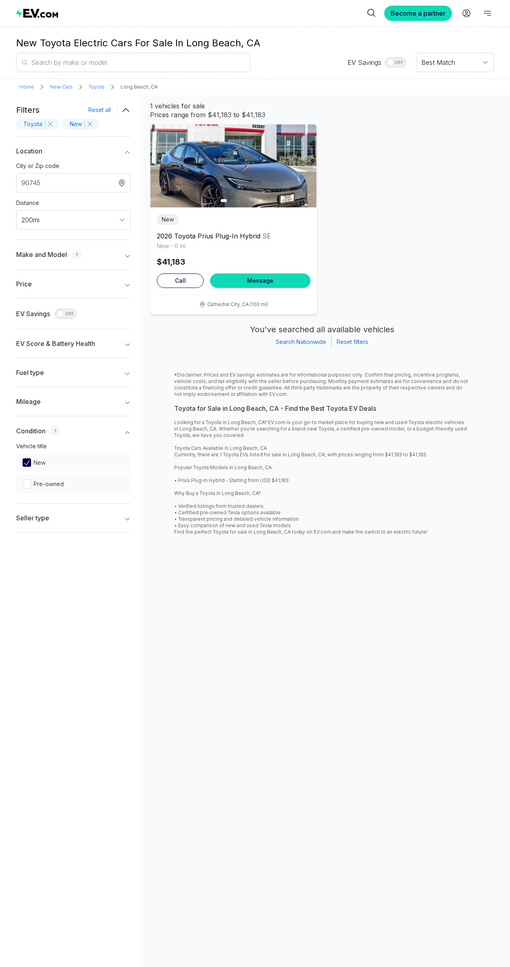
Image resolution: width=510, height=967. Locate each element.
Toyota (96, 87)
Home (26, 87)
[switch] (395, 62)
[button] (73, 153)
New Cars (61, 87)
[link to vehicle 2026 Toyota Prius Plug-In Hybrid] (233, 165)
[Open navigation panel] (487, 13)
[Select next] (304, 161)
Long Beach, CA (139, 87)
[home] (190, 13)
